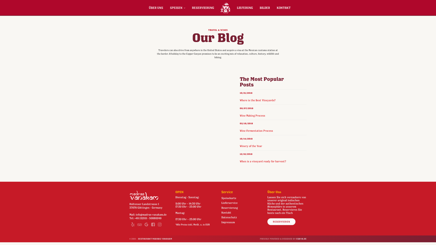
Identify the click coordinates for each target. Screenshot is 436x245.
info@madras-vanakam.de (151, 214)
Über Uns (156, 8)
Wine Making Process (252, 115)
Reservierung (203, 8)
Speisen (176, 8)
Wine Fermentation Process (256, 130)
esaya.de (301, 239)
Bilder (265, 8)
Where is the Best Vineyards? (258, 100)
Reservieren (281, 221)
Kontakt (284, 8)
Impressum (228, 222)
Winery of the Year (251, 146)
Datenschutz (229, 217)
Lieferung (245, 8)
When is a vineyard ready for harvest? (263, 161)
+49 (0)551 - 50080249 (148, 218)
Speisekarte (228, 198)
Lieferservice (229, 203)
